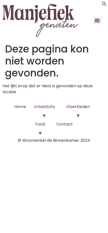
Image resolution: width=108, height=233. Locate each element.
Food (40, 124)
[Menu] (97, 20)
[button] (104, 5)
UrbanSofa (44, 107)
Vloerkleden (78, 107)
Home (20, 107)
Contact (64, 124)
